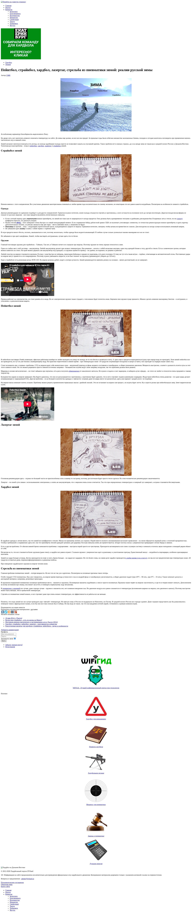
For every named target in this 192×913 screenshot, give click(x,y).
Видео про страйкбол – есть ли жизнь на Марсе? (23, 620)
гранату (180, 219)
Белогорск (14, 12)
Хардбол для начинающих (96, 719)
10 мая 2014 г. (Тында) (13, 618)
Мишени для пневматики (96, 804)
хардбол (41, 146)
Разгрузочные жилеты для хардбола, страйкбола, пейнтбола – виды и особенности (36, 626)
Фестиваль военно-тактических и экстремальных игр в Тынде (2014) (31, 622)
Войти (4, 641)
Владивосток (15, 15)
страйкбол (57, 146)
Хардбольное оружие (96, 773)
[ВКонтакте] (2, 612)
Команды (8, 10)
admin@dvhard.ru (27, 879)
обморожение (74, 371)
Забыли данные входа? (14, 645)
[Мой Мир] (12, 612)
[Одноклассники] (9, 612)
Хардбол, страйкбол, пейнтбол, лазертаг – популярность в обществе (31, 624)
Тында (12, 21)
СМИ (8, 75)
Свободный (14, 19)
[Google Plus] (15, 612)
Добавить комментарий (10, 630)
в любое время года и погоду (136, 558)
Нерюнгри (14, 17)
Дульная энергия (96, 864)
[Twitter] (6, 612)
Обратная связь (6, 884)
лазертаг (48, 146)
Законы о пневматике (96, 836)
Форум (8, 8)
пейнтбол (33, 146)
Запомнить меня (7, 639)
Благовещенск (15, 14)
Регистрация (10, 647)
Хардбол (8, 62)
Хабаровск (14, 23)
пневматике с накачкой (11, 588)
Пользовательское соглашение (12, 882)
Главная (8, 6)
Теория (8, 64)
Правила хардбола (96, 747)
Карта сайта (5, 886)
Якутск (12, 25)
